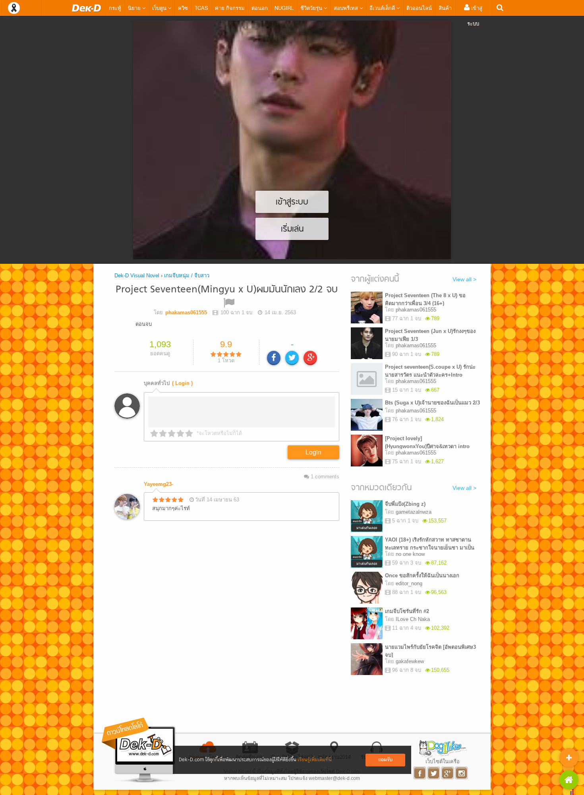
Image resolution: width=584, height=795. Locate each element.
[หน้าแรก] (86, 8)
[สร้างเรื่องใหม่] (568, 757)
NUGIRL (284, 8)
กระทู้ (115, 8)
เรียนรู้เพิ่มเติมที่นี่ (315, 759)
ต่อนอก (259, 8)
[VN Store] (568, 779)
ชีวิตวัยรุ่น (312, 8)
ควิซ (183, 8)
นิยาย (135, 8)
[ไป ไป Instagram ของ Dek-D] (462, 773)
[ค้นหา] (500, 7)
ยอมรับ (385, 759)
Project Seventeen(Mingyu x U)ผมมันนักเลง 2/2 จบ (227, 290)
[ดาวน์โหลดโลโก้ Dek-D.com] (139, 750)
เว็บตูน (160, 8)
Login (313, 451)
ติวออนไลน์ (419, 8)
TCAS (201, 8)
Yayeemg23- (158, 484)
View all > (464, 279)
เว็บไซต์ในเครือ (442, 761)
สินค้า (445, 8)
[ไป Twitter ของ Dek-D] (434, 773)
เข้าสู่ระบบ (474, 15)
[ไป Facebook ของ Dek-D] (420, 773)
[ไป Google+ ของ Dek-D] (448, 773)
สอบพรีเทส (347, 8)
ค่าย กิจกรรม (230, 8)
